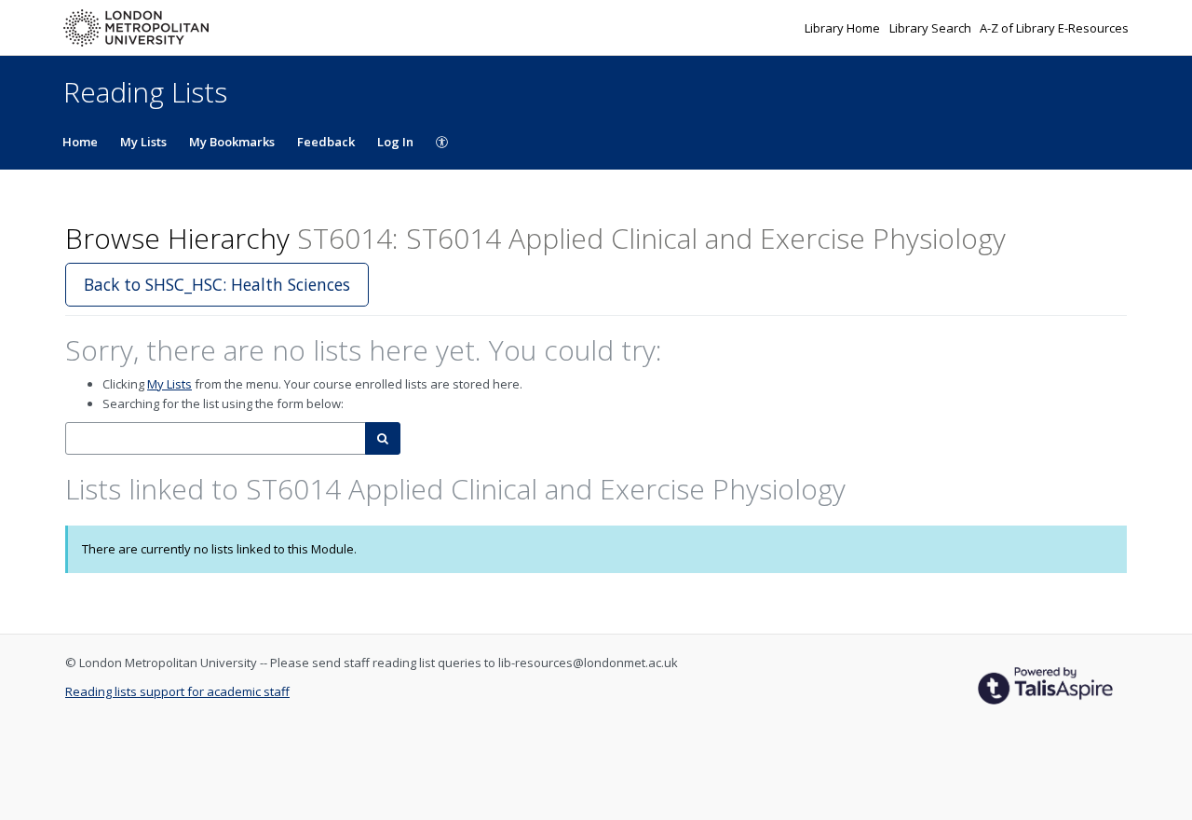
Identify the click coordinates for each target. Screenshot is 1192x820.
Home (80, 141)
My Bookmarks (232, 141)
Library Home (844, 28)
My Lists (143, 141)
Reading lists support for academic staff (177, 691)
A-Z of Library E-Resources (1054, 28)
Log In (395, 141)
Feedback (326, 141)
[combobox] (215, 438)
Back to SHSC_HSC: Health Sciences (217, 284)
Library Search (931, 28)
